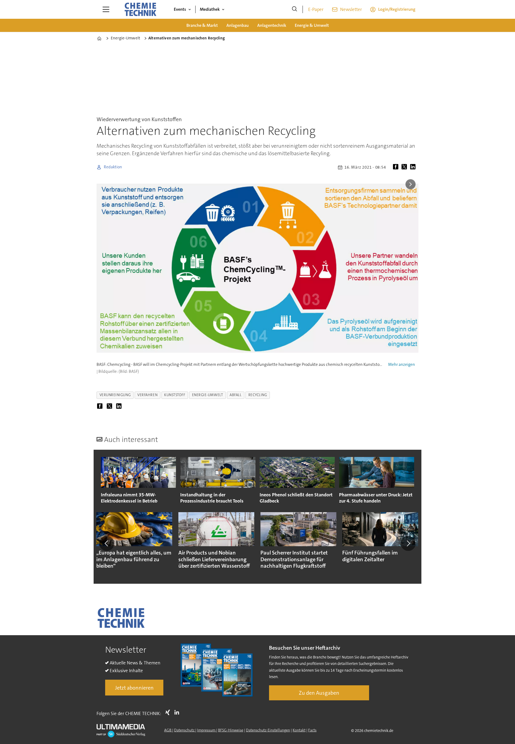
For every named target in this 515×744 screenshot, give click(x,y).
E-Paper (315, 9)
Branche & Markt (202, 25)
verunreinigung (115, 395)
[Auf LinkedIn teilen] (414, 167)
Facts (312, 730)
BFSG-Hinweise (230, 730)
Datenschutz (184, 730)
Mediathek (210, 9)
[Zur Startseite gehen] (140, 9)
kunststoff (174, 395)
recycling (257, 395)
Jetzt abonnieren (134, 687)
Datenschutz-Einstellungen (268, 730)
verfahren (147, 395)
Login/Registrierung (396, 9)
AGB (168, 730)
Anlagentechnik (271, 25)
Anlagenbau (237, 25)
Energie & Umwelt (312, 25)
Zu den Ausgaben (319, 692)
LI (178, 712)
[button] (106, 543)
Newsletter (351, 9)
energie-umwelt (207, 395)
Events (180, 9)
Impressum (206, 730)
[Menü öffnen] (106, 9)
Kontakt (299, 730)
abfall (235, 395)
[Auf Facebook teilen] (397, 167)
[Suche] (294, 9)
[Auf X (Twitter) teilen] (405, 167)
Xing (169, 712)
